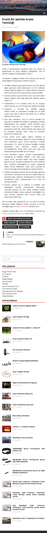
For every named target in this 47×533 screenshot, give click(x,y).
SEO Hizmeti (6, 274)
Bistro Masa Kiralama (21, 416)
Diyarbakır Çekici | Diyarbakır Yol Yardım (28, 518)
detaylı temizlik (25, 223)
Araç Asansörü (7, 281)
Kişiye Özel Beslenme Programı (25, 383)
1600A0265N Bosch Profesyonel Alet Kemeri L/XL (29, 450)
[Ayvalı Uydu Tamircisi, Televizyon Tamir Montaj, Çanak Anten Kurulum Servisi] (6, 486)
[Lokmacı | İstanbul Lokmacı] (6, 431)
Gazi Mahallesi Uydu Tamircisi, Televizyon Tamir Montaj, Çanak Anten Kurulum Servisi (29, 507)
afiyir (17, 27)
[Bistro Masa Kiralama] (6, 420)
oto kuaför (24, 206)
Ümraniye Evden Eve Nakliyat (12, 291)
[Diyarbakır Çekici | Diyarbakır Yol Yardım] (6, 522)
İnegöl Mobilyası (8, 296)
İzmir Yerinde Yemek (9, 294)
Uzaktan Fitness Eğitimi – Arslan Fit (26, 328)
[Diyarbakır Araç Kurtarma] (6, 442)
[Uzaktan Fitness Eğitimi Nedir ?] (6, 310)
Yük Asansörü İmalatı (9, 289)
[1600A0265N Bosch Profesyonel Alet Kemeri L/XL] (6, 453)
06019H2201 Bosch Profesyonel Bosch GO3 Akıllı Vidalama (29, 461)
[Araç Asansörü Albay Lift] (6, 343)
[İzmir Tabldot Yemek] (6, 376)
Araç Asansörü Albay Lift (22, 339)
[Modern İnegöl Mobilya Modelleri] (6, 365)
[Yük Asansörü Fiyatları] (6, 354)
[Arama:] (23, 259)
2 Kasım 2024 (8, 27)
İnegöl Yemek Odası (9, 272)
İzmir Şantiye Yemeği (21, 317)
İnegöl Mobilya (7, 279)
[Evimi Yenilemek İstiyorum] (6, 409)
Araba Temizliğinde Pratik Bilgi (19, 219)
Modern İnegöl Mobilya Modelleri (25, 361)
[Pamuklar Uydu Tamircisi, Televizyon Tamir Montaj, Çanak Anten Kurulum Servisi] (6, 497)
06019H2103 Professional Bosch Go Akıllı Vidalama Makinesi (29, 472)
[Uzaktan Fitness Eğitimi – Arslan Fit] (6, 332)
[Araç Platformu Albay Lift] (6, 398)
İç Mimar (5, 276)
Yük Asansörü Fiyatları (21, 350)
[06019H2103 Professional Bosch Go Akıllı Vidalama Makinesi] (6, 475)
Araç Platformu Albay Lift (23, 394)
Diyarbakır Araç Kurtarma (23, 438)
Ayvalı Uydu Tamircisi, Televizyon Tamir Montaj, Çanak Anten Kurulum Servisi (29, 483)
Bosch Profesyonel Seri (10, 286)
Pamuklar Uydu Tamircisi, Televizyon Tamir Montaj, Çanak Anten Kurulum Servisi (29, 495)
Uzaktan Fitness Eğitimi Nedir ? (25, 306)
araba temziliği (9, 223)
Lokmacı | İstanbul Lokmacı (24, 427)
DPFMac (5, 284)
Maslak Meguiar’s (10, 227)
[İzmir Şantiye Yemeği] (6, 321)
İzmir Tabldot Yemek (21, 372)
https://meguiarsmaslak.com (13, 213)
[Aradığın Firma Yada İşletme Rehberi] (23, 9)
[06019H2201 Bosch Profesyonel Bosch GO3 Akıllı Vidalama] (6, 464)
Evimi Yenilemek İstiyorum (23, 405)
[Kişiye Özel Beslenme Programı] (6, 387)
